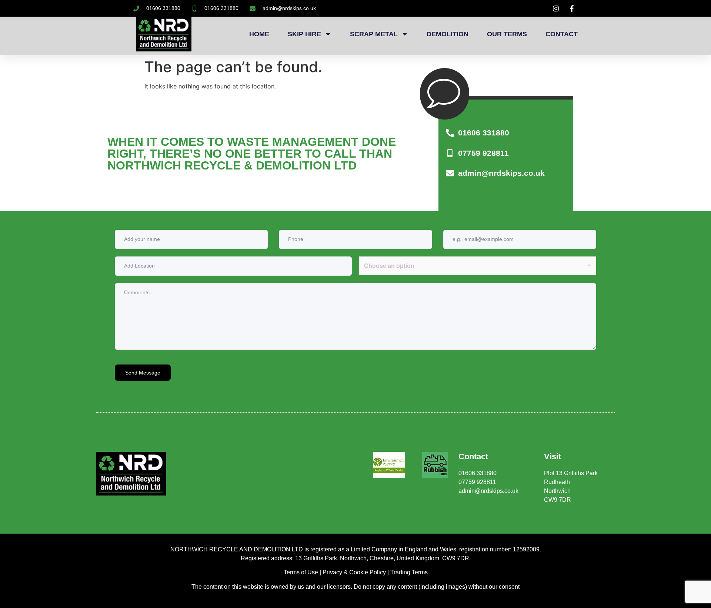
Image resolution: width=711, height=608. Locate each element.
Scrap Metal (374, 34)
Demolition (447, 34)
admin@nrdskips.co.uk (488, 491)
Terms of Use (301, 572)
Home (259, 34)
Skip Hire (304, 34)
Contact (561, 34)
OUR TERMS (507, 34)
